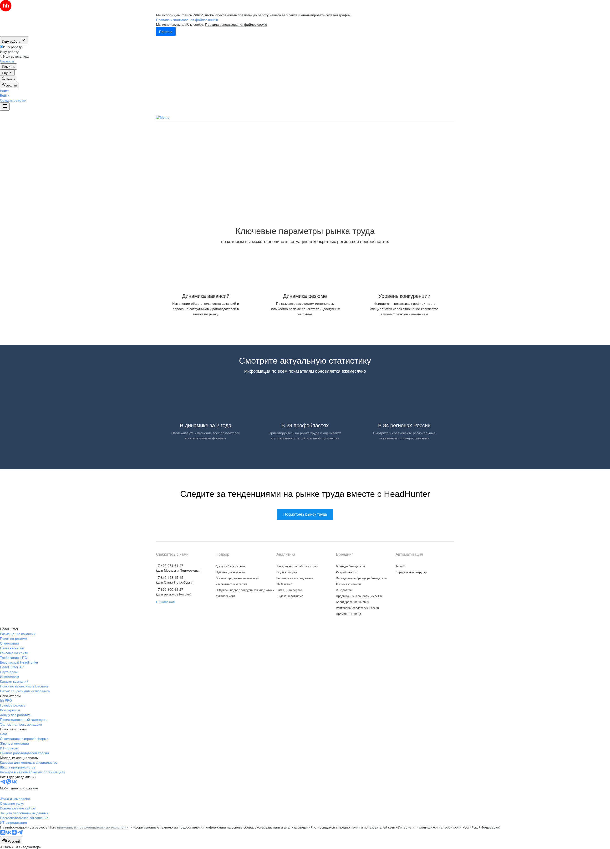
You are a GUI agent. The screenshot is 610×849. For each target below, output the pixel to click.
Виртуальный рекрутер (411, 572)
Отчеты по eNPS (423, 117)
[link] (8, 79)
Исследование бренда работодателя (361, 578)
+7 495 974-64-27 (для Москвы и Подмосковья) (179, 568)
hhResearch (284, 584)
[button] (4, 90)
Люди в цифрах (237, 117)
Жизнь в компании (348, 584)
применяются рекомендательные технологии (92, 827)
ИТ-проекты (344, 590)
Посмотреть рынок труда (305, 191)
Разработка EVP (347, 572)
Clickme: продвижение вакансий (237, 578)
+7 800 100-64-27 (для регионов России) (173, 591)
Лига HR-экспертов (289, 590)
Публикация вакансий (230, 572)
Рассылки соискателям (231, 584)
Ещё (450, 118)
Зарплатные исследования (282, 117)
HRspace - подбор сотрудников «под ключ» (245, 590)
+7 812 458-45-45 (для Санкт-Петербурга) (174, 580)
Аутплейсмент (225, 596)
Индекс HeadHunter (289, 596)
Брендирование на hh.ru (352, 602)
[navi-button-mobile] (5, 106)
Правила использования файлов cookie (236, 24)
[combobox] (11, 840)
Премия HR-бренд (348, 614)
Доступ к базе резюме (230, 566)
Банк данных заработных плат (190, 117)
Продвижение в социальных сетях (359, 596)
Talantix (401, 566)
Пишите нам (165, 601)
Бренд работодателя (350, 566)
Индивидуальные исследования (341, 117)
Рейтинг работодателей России (357, 608)
